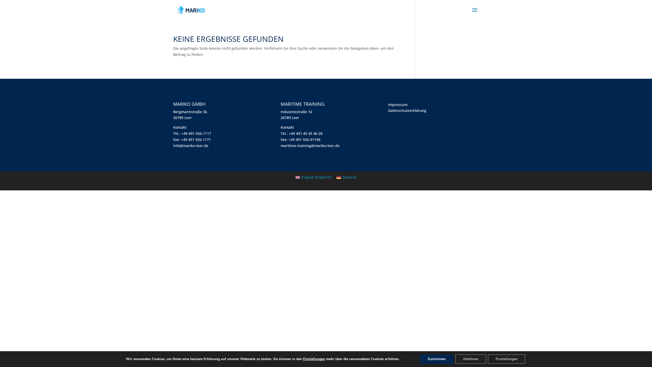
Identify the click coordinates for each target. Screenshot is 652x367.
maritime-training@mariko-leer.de (310, 145)
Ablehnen (470, 359)
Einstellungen (314, 359)
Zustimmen (437, 359)
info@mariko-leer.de (190, 145)
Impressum (398, 104)
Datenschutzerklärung (407, 110)
